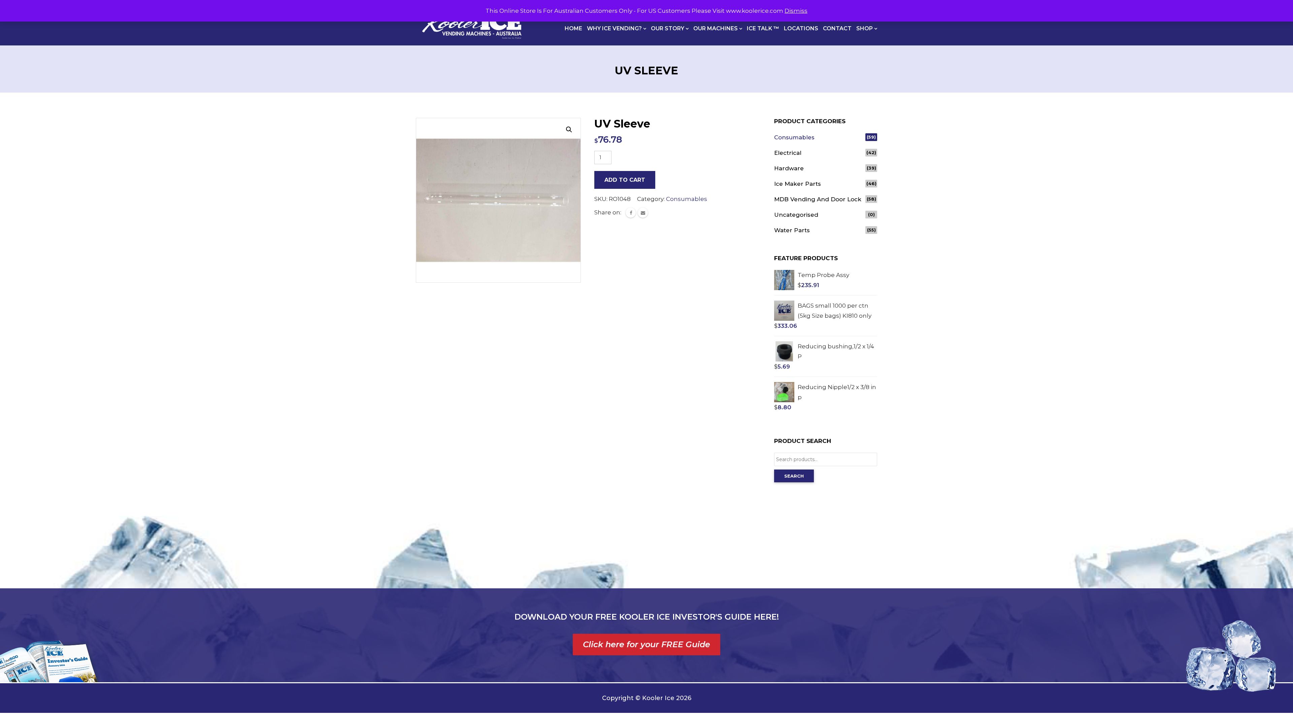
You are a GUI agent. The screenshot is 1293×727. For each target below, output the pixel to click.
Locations (801, 28)
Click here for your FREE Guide (646, 644)
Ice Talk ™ (763, 28)
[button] (569, 130)
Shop (865, 28)
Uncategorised (796, 214)
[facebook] (631, 213)
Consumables (686, 199)
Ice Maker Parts (797, 183)
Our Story (668, 28)
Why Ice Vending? (615, 28)
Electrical (787, 152)
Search (794, 476)
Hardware (789, 168)
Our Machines (716, 28)
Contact (837, 28)
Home (573, 28)
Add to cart (624, 180)
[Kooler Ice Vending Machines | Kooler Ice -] (472, 22)
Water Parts (792, 230)
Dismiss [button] (796, 10)
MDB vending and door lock (817, 199)
